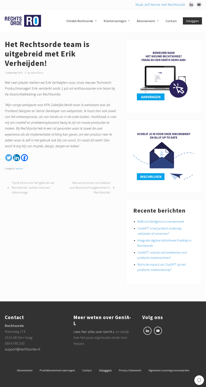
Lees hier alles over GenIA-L (94, 331)
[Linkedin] (16, 157)
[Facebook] (24, 157)
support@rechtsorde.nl (22, 349)
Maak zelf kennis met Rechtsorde (160, 4)
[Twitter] (8, 157)
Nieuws (19, 168)
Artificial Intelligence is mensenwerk (160, 221)
